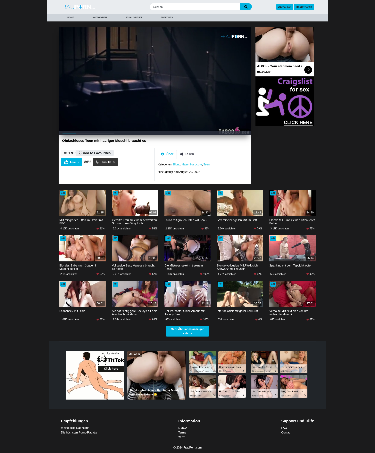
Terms (182, 432)
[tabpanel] (204, 169)
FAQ (284, 427)
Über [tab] (169, 154)
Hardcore (196, 164)
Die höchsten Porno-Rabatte (79, 432)
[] (246, 6)
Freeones (167, 17)
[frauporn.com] (90, 6)
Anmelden (285, 6)
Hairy (185, 164)
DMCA (182, 427)
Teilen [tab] (189, 154)
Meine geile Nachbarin (75, 427)
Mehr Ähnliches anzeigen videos (187, 331)
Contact (286, 432)
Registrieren (304, 6)
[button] (181, 77)
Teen (207, 164)
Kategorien (100, 17)
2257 (181, 437)
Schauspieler (134, 17)
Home (70, 17)
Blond (176, 164)
